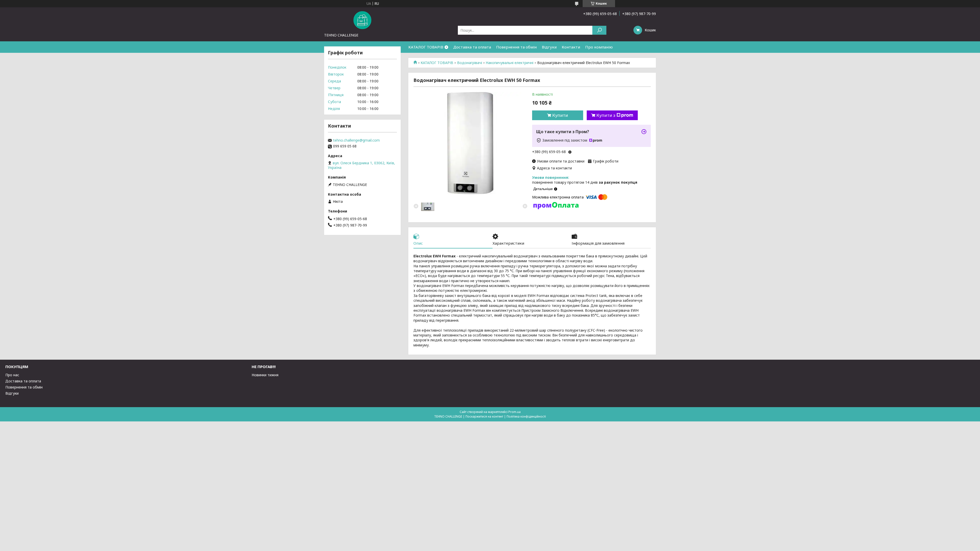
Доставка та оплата (472, 46)
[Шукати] (599, 30)
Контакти (571, 46)
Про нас (12, 374)
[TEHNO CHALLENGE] (362, 20)
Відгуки (549, 46)
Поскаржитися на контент (484, 416)
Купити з (605, 115)
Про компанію (599, 46)
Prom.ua (514, 412)
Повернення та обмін (516, 46)
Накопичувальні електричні (509, 62)
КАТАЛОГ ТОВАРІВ (425, 46)
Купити (560, 115)
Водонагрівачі (469, 62)
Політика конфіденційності (526, 416)
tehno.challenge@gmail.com (356, 140)
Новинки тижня (265, 374)
